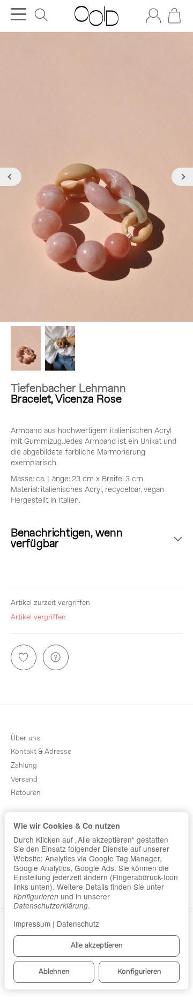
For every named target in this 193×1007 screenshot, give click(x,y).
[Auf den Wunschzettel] (23, 657)
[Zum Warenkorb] (174, 15)
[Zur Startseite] (96, 16)
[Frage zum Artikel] (56, 657)
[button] (96, 539)
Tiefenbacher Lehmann (68, 389)
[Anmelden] (153, 15)
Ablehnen (54, 971)
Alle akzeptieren (97, 945)
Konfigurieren (139, 971)
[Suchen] (41, 15)
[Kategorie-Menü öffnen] (18, 14)
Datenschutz (78, 923)
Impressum (31, 923)
